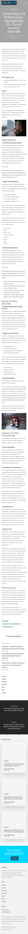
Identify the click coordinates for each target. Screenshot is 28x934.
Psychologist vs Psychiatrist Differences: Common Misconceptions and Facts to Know (13, 647)
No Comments (14, 37)
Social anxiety (5, 336)
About (3, 687)
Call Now (14, 858)
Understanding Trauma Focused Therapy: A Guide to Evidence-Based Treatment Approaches (13, 656)
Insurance (4, 684)
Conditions (14, 9)
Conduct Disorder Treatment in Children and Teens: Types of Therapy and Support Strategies (13, 665)
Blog (3, 690)
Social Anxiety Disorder (7, 626)
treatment (18, 106)
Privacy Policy (5, 909)
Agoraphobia (5, 621)
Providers (4, 681)
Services (4, 676)
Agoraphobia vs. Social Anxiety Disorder (11, 623)
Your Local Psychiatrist (10, 35)
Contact (4, 692)
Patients (4, 679)
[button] (26, 3)
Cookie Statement (6, 912)
